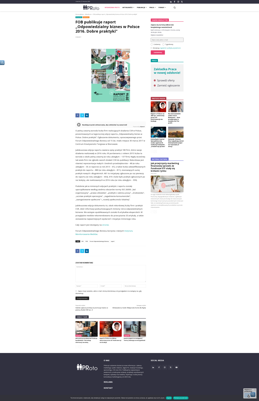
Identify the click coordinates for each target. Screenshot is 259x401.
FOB (86, 241)
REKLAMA (108, 382)
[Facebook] (174, 1)
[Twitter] (182, 1)
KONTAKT (108, 388)
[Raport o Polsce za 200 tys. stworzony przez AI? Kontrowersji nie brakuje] (111, 329)
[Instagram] (178, 1)
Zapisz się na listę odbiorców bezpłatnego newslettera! (162, 26)
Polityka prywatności (180, 398)
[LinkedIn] (170, 1)
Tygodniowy (169, 44)
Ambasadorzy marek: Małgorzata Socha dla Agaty (129, 308)
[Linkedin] (87, 115)
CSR (82, 241)
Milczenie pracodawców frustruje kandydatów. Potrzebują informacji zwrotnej (86, 340)
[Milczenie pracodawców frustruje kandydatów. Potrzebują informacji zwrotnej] (86, 329)
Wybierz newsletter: (157, 35)
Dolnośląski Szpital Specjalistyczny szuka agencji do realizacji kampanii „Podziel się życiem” (158, 142)
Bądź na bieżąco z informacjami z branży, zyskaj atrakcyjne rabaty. (165, 31)
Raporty (78, 335)
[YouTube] (176, 367)
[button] (174, 7)
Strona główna (79, 14)
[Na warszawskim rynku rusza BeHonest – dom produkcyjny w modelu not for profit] (176, 106)
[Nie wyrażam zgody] (256, 398)
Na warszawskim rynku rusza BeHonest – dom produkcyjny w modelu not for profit (174, 118)
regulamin (163, 48)
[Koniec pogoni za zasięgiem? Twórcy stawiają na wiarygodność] (135, 329)
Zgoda (169, 398)
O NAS (106, 360)
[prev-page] (76, 346)
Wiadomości (86, 17)
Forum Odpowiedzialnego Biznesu (99, 241)
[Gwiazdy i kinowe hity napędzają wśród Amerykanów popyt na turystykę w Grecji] (176, 132)
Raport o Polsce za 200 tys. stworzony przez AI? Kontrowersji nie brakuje (110, 340)
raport (112, 241)
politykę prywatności (174, 48)
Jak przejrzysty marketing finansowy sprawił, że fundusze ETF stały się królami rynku (165, 167)
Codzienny (157, 44)
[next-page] (80, 346)
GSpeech (142, 126)
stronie (105, 225)
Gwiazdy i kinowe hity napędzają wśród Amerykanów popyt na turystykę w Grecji (176, 142)
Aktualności (88, 14)
